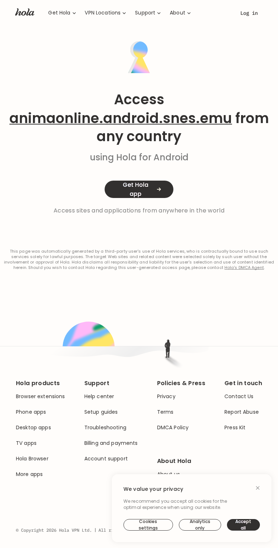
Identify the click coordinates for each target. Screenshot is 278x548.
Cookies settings (148, 525)
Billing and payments (111, 443)
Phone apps (31, 412)
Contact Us (238, 396)
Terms (165, 412)
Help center (99, 396)
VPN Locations (103, 12)
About (177, 12)
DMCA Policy (173, 427)
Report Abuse (241, 412)
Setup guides (101, 412)
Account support (106, 458)
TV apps (26, 443)
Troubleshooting (105, 427)
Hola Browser (32, 458)
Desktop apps (33, 427)
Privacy (166, 396)
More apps (29, 474)
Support (145, 12)
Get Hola (59, 12)
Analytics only (200, 525)
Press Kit (234, 427)
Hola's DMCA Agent (244, 267)
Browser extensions (40, 396)
